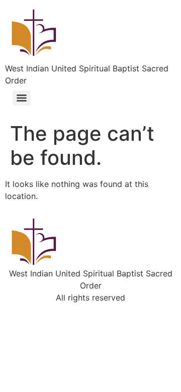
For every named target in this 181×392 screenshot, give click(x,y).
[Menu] (22, 98)
